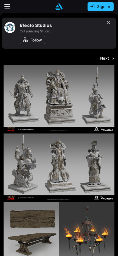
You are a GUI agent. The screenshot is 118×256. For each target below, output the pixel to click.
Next (104, 58)
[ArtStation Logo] (59, 6)
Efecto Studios (36, 25)
